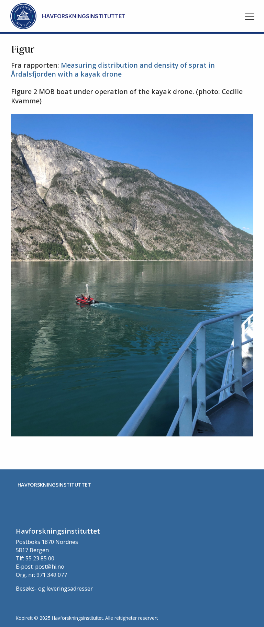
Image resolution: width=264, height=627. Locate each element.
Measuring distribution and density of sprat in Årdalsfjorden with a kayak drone (113, 69)
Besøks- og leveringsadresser (54, 588)
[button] (249, 16)
